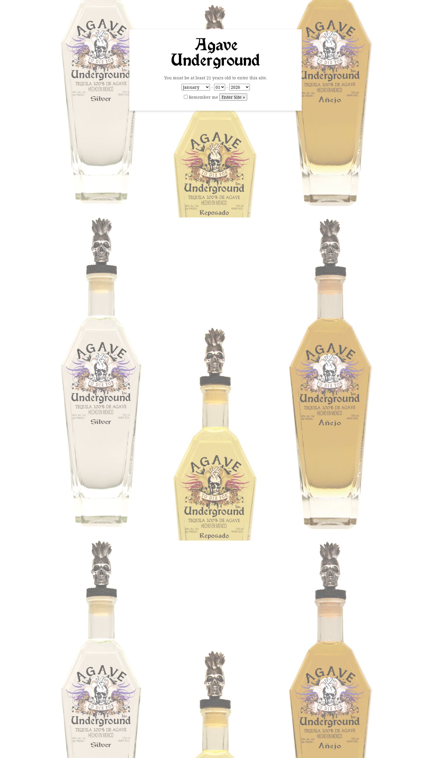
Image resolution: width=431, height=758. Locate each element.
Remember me (203, 97)
